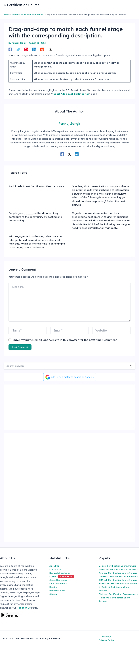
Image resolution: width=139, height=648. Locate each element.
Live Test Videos (58, 583)
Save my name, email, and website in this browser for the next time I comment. (65, 340)
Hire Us (53, 587)
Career (61, 576)
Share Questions (58, 580)
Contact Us (55, 569)
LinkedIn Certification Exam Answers (118, 576)
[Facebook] (10, 49)
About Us (54, 565)
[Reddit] (42, 49)
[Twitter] (18, 49)
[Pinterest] (26, 49)
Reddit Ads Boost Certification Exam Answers (36, 186)
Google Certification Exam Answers (117, 565)
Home (7, 14)
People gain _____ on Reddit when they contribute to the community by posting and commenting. (35, 216)
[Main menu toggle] (131, 5)
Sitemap (53, 594)
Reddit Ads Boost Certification (27, 14)
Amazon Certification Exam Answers (118, 572)
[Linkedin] (34, 49)
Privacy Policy (57, 590)
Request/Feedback (59, 572)
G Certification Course (21, 5)
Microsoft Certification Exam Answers (119, 583)
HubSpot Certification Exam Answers (118, 569)
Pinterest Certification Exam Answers (118, 594)
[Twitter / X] (50, 49)
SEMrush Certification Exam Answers (118, 580)
